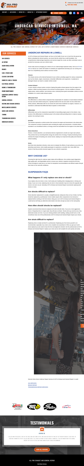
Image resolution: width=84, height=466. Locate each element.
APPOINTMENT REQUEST (41, 12)
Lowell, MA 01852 (36, 23)
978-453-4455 (72, 4)
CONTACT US (30, 12)
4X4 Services (32, 383)
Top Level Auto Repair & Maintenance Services (50, 47)
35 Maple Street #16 (26, 23)
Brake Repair (32, 385)
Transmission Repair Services (38, 387)
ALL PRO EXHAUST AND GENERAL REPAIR (23, 47)
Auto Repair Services (42, 464)
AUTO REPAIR (13, 12)
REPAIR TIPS (22, 12)
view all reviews (42, 449)
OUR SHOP (4, 12)
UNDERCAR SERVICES (72, 47)
